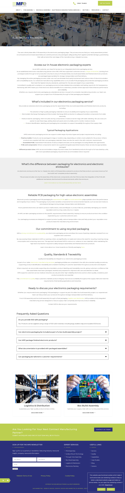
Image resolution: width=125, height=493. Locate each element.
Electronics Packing (72, 466)
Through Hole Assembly (74, 457)
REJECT (110, 489)
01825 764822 (82, 3)
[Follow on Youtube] (7, 480)
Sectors (86, 10)
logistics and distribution (76, 298)
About (18, 10)
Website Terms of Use (24, 476)
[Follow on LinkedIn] (2, 480)
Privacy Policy (45, 476)
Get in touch (105, 3)
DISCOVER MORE (36, 413)
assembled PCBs (59, 199)
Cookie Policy (69, 476)
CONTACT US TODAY (103, 429)
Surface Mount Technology (75, 454)
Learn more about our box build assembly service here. (62, 183)
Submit (15, 468)
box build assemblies (75, 199)
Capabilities (95, 457)
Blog (92, 463)
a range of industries (92, 71)
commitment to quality (27, 278)
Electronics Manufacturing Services (66, 10)
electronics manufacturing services (42, 262)
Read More (108, 485)
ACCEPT (101, 489)
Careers (94, 466)
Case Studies (95, 460)
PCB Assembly (28, 10)
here (82, 247)
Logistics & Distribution (73, 463)
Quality (93, 454)
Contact (105, 10)
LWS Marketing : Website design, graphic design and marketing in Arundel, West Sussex (62, 488)
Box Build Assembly (43, 10)
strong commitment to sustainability (33, 233)
